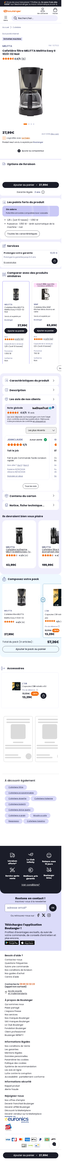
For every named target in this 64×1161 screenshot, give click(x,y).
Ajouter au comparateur (33, 151)
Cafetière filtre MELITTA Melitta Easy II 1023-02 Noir (14, 617)
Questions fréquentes (16, 963)
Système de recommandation (20, 1066)
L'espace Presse (13, 1011)
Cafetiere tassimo (36, 821)
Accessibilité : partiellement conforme (25, 1076)
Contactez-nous (13, 959)
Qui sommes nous (14, 1004)
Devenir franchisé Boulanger (19, 1103)
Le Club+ (26, 138)
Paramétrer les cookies (17, 1059)
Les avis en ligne (13, 1069)
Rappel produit (12, 1085)
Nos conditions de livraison (18, 969)
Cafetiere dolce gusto (19, 809)
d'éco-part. (55, 134)
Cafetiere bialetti (17, 804)
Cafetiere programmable (21, 792)
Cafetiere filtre (15, 787)
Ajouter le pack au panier (31, 649)
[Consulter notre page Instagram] (49, 916)
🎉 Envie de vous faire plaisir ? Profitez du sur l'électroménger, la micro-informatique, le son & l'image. (30, 3)
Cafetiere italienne (43, 798)
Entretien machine (12, 39)
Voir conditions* (30, 884)
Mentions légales (13, 1052)
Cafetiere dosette (17, 798)
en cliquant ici (39, 421)
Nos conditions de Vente (17, 1045)
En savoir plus (10, 262)
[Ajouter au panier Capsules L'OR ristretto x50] (43, 696)
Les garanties (11, 1049)
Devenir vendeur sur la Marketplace (23, 1113)
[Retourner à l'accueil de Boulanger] (12, 11)
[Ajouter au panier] (55, 261)
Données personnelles (16, 1056)
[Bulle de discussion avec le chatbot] (54, 1144)
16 (23, 59)
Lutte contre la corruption (18, 1073)
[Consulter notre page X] (43, 916)
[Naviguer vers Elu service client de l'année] (31, 1127)
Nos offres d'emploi (15, 1100)
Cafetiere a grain (16, 815)
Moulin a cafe (40, 815)
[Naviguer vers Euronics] (31, 1119)
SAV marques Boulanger (17, 1021)
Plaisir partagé (12, 1007)
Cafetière (17, 27)
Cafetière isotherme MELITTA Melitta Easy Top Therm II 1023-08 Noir (19, 551)
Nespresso (13, 821)
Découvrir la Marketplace (18, 1110)
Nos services (11, 1014)
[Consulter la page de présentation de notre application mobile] (12, 943)
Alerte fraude (11, 1089)
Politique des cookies (15, 1063)
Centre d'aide (12, 976)
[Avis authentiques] (42, 408)
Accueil (5, 27)
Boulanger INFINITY (14, 1035)
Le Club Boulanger (14, 1024)
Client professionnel (15, 1031)
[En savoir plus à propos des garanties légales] (43, 192)
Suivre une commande (17, 966)
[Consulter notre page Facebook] (38, 916)
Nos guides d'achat (15, 973)
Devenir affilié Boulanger (17, 1107)
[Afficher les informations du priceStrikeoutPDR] (37, 690)
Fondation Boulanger (15, 1028)
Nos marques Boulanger (17, 1018)
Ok (52, 907)
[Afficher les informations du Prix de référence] (59, 626)
